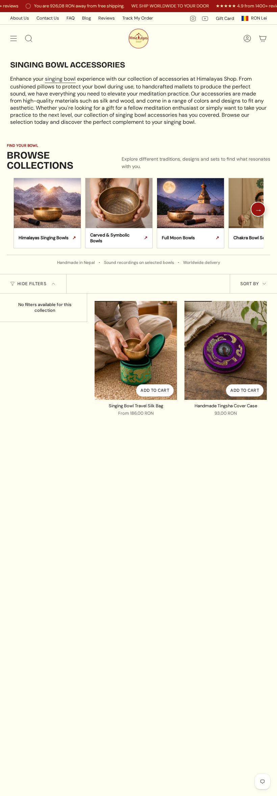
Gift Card (225, 18)
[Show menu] (13, 38)
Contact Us (47, 18)
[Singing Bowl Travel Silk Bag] (136, 350)
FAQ (71, 18)
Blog (86, 18)
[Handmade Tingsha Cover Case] (225, 350)
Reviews (106, 18)
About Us (19, 18)
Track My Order (137, 18)
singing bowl (60, 78)
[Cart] (263, 38)
